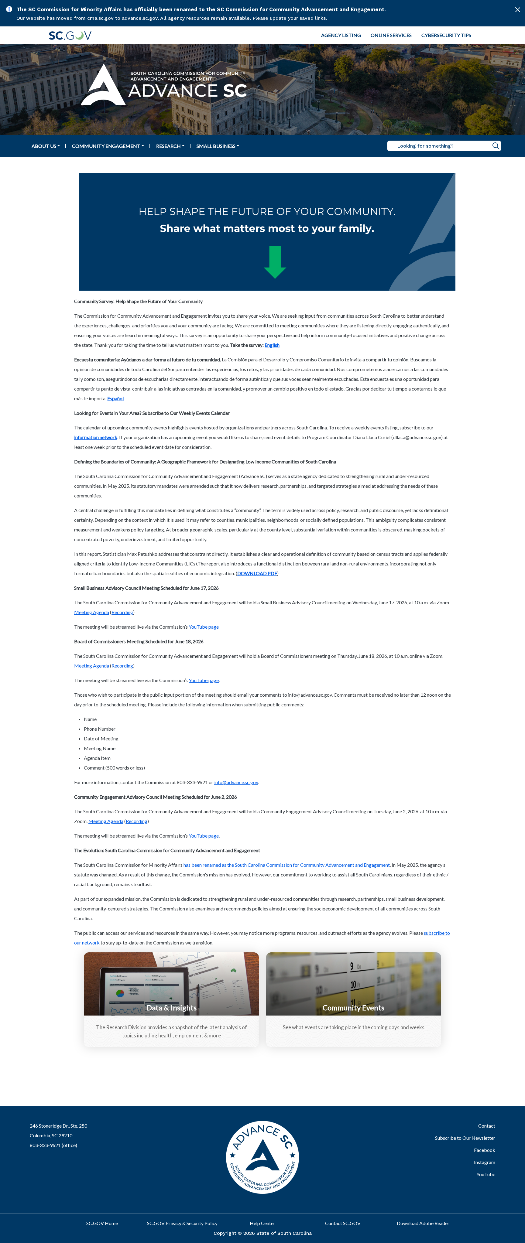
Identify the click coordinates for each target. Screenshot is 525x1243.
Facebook (484, 1150)
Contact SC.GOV (343, 1223)
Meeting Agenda (91, 612)
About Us (44, 146)
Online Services (391, 35)
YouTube (485, 1174)
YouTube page (204, 627)
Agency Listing (341, 35)
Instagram (484, 1162)
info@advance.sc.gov (236, 782)
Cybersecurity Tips (446, 35)
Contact (486, 1126)
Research (168, 146)
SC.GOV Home (102, 1223)
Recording (122, 612)
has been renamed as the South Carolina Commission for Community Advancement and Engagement (287, 865)
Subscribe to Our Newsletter (465, 1138)
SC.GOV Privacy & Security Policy (182, 1223)
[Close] (517, 9)
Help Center (262, 1223)
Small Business (216, 146)
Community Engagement (106, 146)
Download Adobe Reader (423, 1223)
